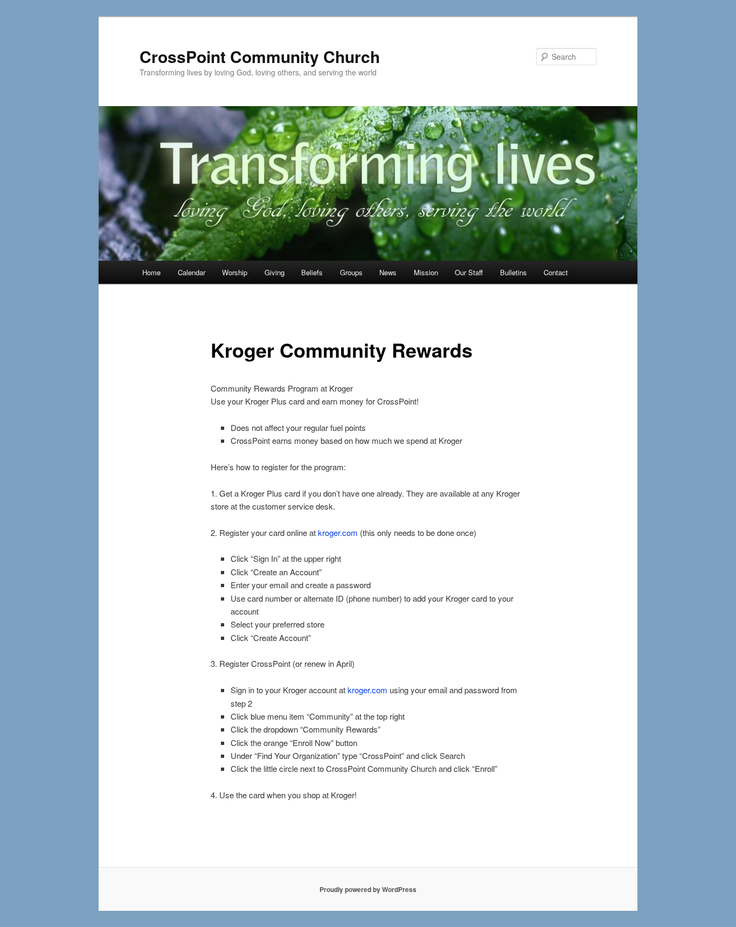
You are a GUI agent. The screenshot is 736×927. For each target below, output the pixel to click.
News (388, 272)
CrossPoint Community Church (260, 56)
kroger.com (338, 532)
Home (151, 272)
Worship (234, 272)
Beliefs (312, 272)
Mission (426, 272)
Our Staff (469, 272)
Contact (556, 272)
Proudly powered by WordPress (368, 889)
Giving (274, 272)
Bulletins (513, 272)
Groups (351, 272)
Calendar (191, 272)
